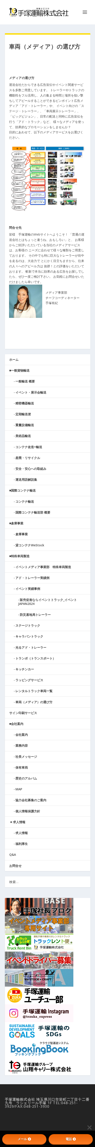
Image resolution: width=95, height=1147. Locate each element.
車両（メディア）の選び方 (34, 702)
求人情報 (21, 833)
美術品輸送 (23, 436)
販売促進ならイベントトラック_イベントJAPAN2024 (47, 602)
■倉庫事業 (16, 523)
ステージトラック (27, 625)
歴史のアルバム (26, 778)
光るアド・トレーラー (30, 647)
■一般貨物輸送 (19, 370)
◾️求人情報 (17, 822)
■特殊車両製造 (19, 556)
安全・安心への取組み (30, 468)
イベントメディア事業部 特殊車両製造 (43, 567)
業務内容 (21, 745)
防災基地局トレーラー (35, 614)
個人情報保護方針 (27, 811)
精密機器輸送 (24, 403)
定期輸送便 (23, 414)
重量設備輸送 (24, 425)
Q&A (12, 854)
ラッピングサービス (29, 680)
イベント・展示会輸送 (30, 392)
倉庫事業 (21, 534)
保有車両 (21, 767)
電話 (69, 1139)
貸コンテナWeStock (29, 545)
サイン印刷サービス (23, 713)
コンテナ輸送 (24, 501)
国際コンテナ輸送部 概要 (32, 512)
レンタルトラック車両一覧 (34, 691)
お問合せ (15, 866)
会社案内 (21, 734)
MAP (18, 789)
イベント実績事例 (27, 588)
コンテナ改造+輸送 (28, 447)
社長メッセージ (26, 756)
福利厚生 (21, 844)
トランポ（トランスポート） (35, 658)
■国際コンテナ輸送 (22, 490)
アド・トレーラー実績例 (32, 578)
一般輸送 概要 (25, 381)
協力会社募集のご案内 (30, 800)
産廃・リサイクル (27, 458)
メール (22, 1139)
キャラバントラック (29, 636)
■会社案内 (16, 724)
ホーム (14, 359)
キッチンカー (24, 669)
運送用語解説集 (26, 479)
